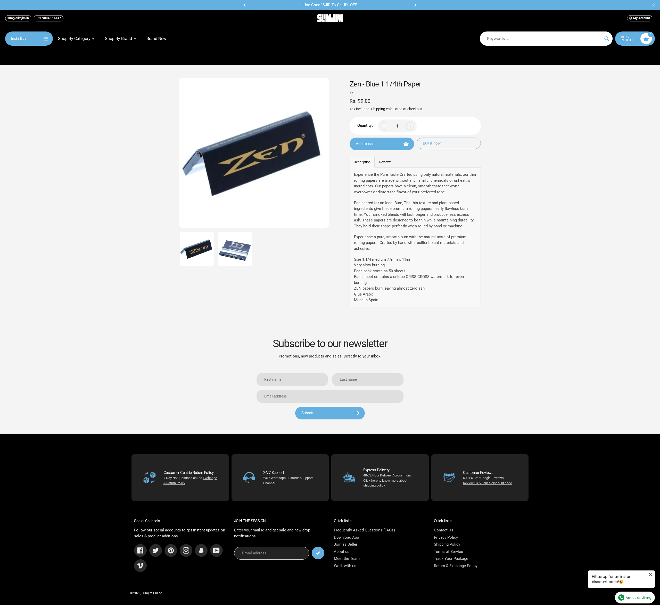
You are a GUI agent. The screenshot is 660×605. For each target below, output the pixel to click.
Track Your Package (451, 558)
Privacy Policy (446, 537)
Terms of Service (448, 551)
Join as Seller (345, 544)
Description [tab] (362, 162)
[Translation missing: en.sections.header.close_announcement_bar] (653, 5)
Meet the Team (347, 558)
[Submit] (318, 553)
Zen (352, 92)
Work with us (345, 565)
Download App (346, 537)
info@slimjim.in (18, 18)
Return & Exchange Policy (455, 565)
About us (341, 551)
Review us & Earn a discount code (487, 483)
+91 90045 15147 (48, 18)
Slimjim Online (152, 593)
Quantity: (365, 125)
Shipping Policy (447, 544)
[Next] (415, 5)
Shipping (378, 109)
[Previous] (245, 5)
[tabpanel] (415, 237)
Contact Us (443, 530)
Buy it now (432, 143)
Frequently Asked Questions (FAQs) (364, 530)
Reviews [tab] (385, 162)
